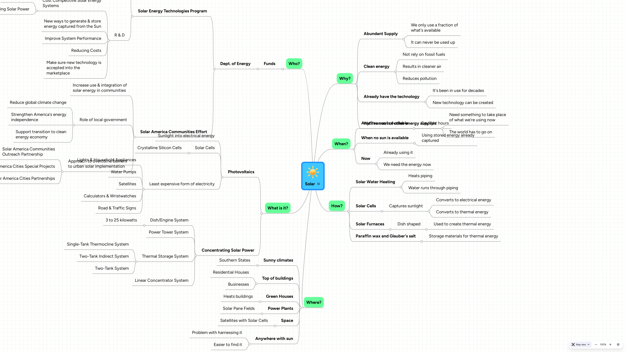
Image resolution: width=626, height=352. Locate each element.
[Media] (318, 184)
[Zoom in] (610, 344)
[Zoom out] (596, 344)
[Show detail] (618, 344)
